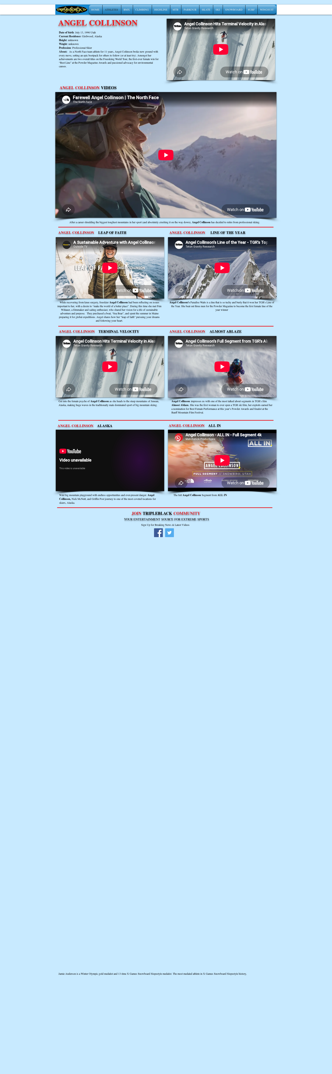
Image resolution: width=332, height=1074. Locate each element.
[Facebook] (158, 532)
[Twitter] (169, 532)
